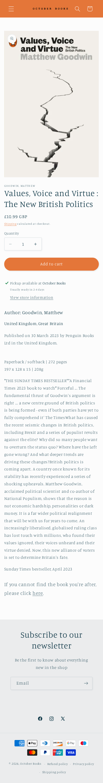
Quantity (11, 233)
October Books (30, 764)
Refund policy (57, 764)
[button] (11, 9)
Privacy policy (83, 764)
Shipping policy (54, 772)
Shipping (10, 223)
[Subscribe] (86, 683)
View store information (31, 297)
